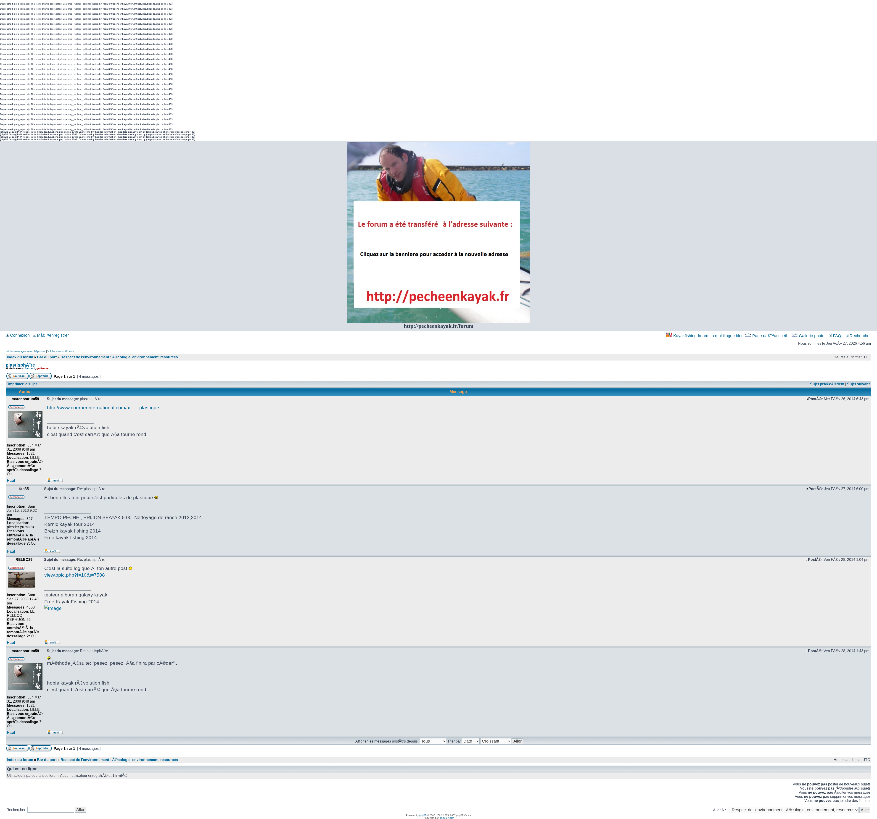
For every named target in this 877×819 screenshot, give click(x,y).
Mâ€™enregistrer (52, 335)
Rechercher (859, 335)
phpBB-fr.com (447, 817)
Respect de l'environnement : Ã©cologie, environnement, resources (119, 357)
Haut (11, 481)
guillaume (42, 368)
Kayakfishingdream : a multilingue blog (708, 335)
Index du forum (20, 357)
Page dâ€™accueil (769, 335)
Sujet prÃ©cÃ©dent (827, 384)
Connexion (19, 335)
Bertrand (30, 368)
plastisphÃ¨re (20, 365)
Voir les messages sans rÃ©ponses (25, 351)
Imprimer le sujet (22, 384)
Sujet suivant (858, 384)
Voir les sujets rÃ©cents (61, 351)
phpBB (423, 815)
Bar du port (47, 357)
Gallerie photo (812, 335)
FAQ (836, 335)
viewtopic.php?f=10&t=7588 (74, 575)
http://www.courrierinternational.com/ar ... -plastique (103, 407)
